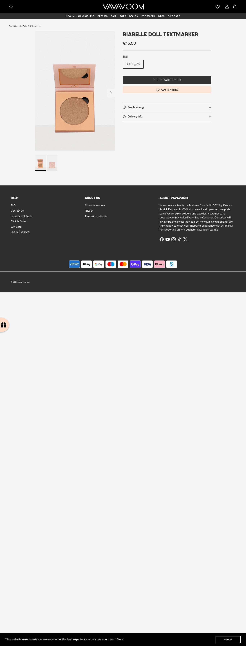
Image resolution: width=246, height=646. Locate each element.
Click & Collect (19, 221)
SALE (114, 16)
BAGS (161, 16)
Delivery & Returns (21, 216)
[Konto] (226, 7)
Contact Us (17, 210)
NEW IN (70, 16)
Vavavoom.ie (23, 282)
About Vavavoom (95, 205)
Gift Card (16, 226)
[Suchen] (11, 7)
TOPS (123, 16)
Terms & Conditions (96, 216)
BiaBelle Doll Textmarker (31, 26)
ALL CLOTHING (85, 16)
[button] (167, 89)
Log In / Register (20, 232)
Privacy (89, 210)
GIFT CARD (174, 16)
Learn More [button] (116, 639)
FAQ (13, 205)
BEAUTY (133, 16)
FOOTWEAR (148, 16)
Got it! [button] (228, 639)
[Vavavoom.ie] (123, 7)
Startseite (13, 26)
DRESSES (103, 16)
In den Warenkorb (167, 79)
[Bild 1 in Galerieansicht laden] (75, 91)
